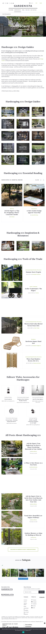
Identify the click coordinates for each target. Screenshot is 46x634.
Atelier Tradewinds (33, 286)
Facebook (34, 603)
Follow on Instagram (23, 578)
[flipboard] (3, 3)
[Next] (43, 180)
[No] (44, 630)
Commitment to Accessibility (26, 609)
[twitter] (11, 3)
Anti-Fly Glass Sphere (38, 399)
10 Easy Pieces (34, 208)
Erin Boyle (12, 216)
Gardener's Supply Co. (36, 345)
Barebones (33, 339)
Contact (25, 601)
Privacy (25, 606)
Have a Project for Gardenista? (26, 613)
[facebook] (9, 3)
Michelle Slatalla (34, 467)
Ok (23, 632)
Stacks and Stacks (37, 363)
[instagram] (7, 3)
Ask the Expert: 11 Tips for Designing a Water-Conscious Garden (11, 212)
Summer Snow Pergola (33, 272)
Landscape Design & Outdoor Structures (33, 321)
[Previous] (41, 180)
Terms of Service (25, 604)
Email (34, 607)
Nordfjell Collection (37, 274)
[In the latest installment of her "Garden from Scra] (23, 573)
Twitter (34, 605)
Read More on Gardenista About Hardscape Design (23, 549)
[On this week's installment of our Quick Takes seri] (31, 573)
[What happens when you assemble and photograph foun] (14, 573)
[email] (13, 3)
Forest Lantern (8, 399)
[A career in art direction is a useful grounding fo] (40, 573)
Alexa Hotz (34, 537)
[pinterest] (5, 3)
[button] (31, 3)
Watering (12, 208)
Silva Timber (36, 328)
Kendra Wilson (34, 451)
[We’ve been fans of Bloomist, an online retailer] (6, 573)
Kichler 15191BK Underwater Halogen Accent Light (33, 422)
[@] (5, 566)
